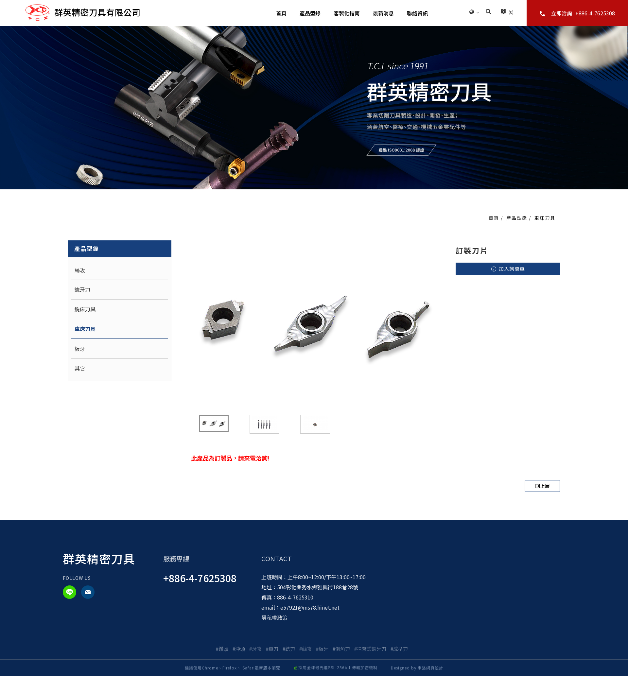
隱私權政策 (274, 617)
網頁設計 (434, 667)
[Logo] (82, 12)
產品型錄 (310, 13)
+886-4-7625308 (199, 578)
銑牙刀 (82, 289)
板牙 (80, 349)
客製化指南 (347, 13)
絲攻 (80, 270)
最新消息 (383, 13)
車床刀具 (544, 218)
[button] (488, 12)
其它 (80, 368)
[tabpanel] (314, 107)
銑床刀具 (85, 309)
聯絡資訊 (417, 13)
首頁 (281, 13)
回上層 (542, 485)
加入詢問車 (511, 268)
